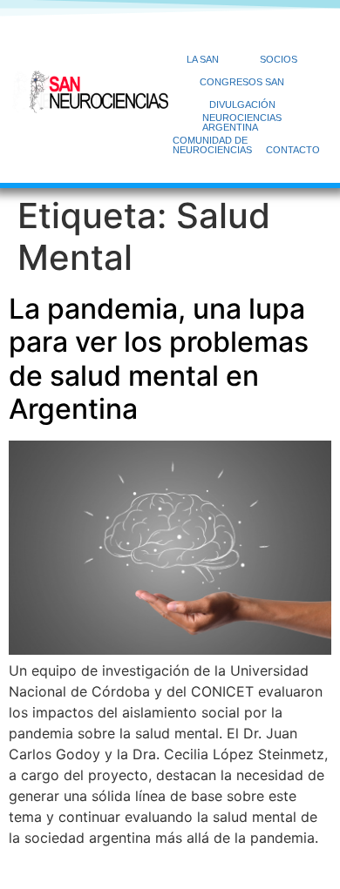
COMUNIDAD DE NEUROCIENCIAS (212, 145)
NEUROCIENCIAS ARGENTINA (242, 122)
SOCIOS (278, 59)
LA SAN (203, 59)
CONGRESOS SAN (242, 82)
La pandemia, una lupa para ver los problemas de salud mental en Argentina (159, 359)
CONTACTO (293, 150)
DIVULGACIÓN (242, 104)
